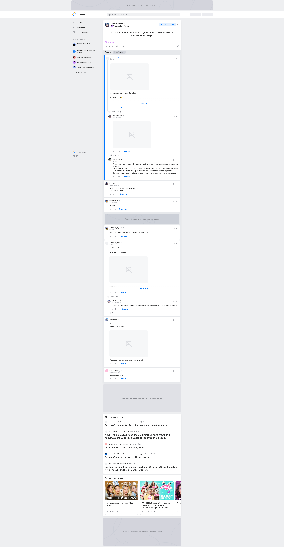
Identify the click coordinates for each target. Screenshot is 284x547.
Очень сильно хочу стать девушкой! (124, 447)
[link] (121, 498)
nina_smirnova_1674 (114, 422)
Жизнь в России (123, 431)
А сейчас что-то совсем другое (133, 454)
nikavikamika (112, 431)
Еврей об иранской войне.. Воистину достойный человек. (136, 425)
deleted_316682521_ (114, 454)
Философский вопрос (122, 26)
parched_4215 (112, 444)
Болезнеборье (123, 463)
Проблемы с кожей (125, 444)
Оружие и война (128, 422)
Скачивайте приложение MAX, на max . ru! (127, 457)
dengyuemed (112, 463)
